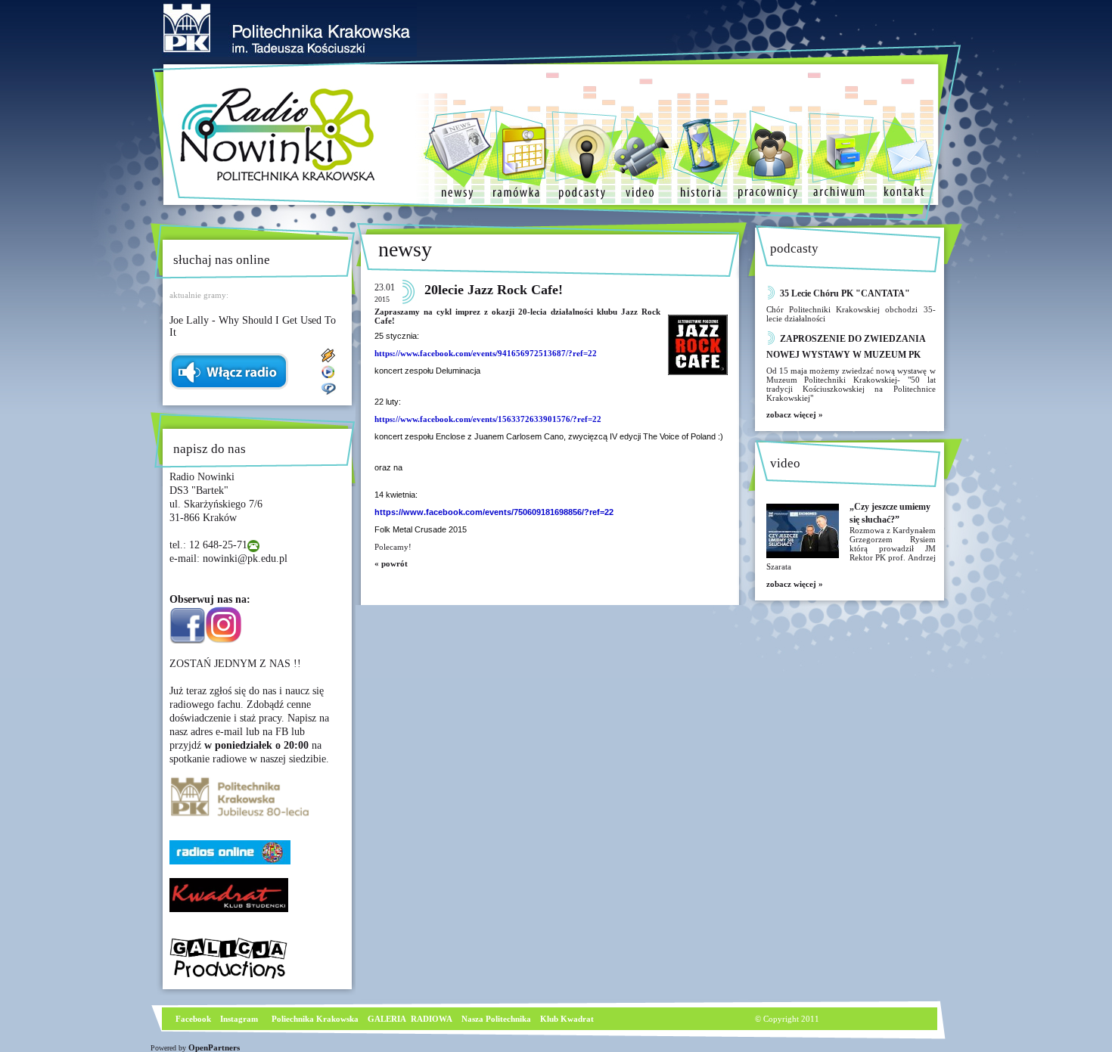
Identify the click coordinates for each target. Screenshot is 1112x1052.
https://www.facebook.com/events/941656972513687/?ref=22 (485, 353)
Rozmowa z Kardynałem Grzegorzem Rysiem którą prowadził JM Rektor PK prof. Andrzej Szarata (851, 548)
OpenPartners (214, 1047)
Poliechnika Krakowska (316, 1018)
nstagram (240, 1018)
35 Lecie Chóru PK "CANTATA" (845, 293)
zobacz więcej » (794, 414)
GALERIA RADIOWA (410, 1018)
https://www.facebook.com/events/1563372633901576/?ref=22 (487, 419)
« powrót (391, 563)
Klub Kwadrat (567, 1018)
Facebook (192, 1018)
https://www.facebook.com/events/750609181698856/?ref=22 (493, 512)
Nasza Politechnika (496, 1018)
